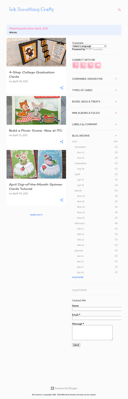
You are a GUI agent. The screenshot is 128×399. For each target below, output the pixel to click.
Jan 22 (80, 261)
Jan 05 (80, 272)
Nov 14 (80, 158)
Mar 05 (81, 207)
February (80, 223)
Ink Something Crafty (31, 9)
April (77, 174)
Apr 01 (80, 185)
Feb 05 (80, 245)
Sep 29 (80, 168)
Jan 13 (80, 267)
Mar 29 (81, 196)
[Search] (119, 10)
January (79, 250)
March (78, 190)
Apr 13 (80, 179)
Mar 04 (81, 212)
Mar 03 (81, 217)
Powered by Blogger (65, 388)
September (81, 163)
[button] (62, 88)
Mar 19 (80, 201)
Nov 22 (80, 152)
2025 (74, 141)
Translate (97, 49)
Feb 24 (80, 234)
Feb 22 (80, 239)
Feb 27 (80, 228)
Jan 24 (80, 256)
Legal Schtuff (79, 290)
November (80, 147)
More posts (36, 215)
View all (13, 32)
